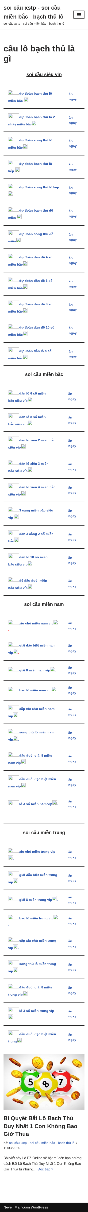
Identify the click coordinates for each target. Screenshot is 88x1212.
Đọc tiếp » (45, 1169)
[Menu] (78, 15)
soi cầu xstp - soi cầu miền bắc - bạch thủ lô (41, 1143)
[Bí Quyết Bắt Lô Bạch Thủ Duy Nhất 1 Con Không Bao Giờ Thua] (44, 1082)
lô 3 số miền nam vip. (38, 804)
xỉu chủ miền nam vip (36, 623)
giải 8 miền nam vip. (37, 670)
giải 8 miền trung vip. (38, 900)
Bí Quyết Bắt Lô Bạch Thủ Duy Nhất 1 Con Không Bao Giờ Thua (40, 1126)
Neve (8, 1207)
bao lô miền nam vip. (38, 690)
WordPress (39, 1207)
